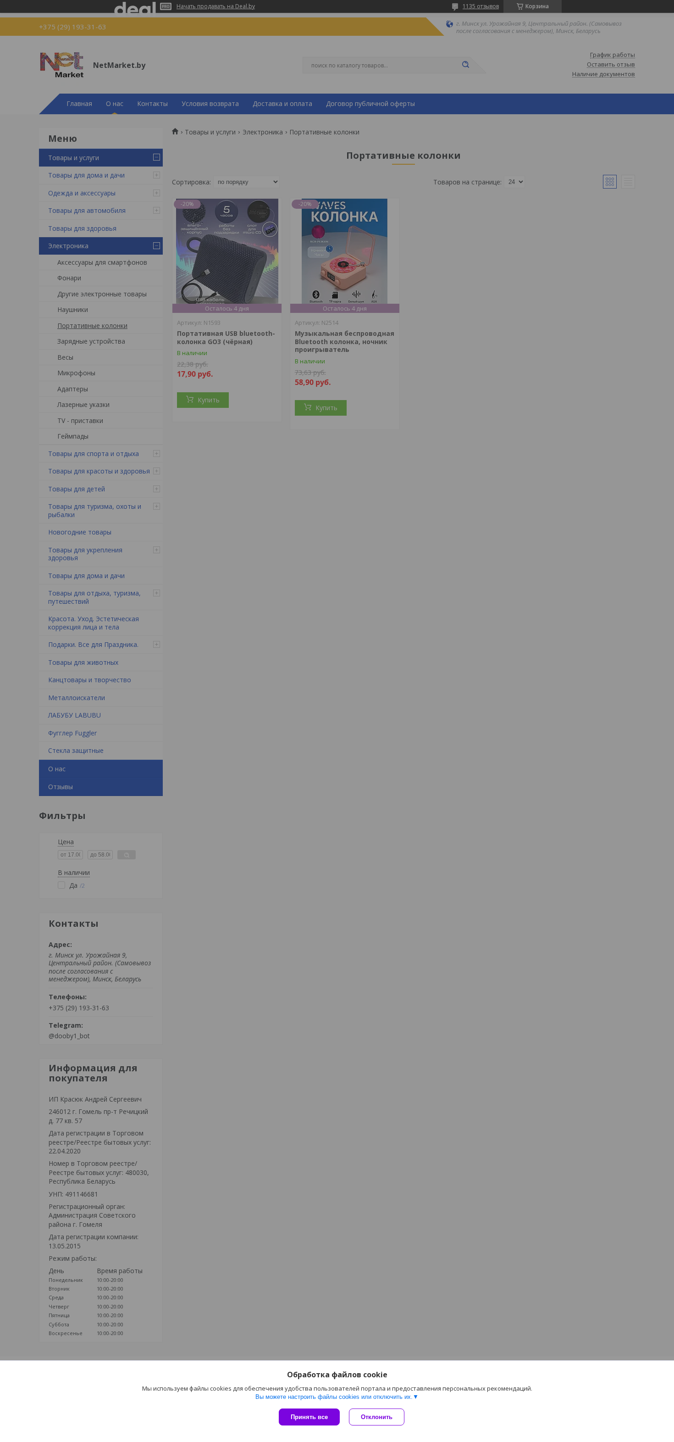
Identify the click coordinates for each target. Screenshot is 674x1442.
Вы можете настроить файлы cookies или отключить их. (334, 1396)
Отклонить (376, 1417)
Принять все (309, 1417)
